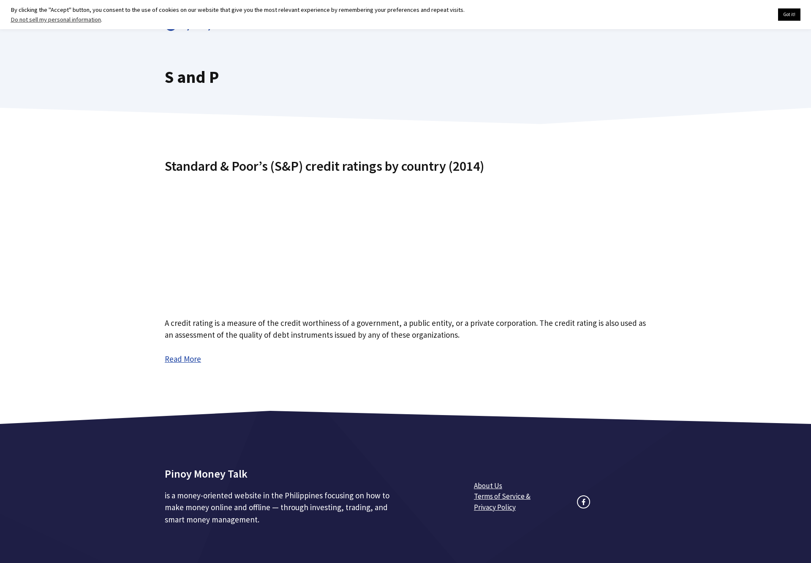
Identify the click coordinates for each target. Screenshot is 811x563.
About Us (488, 485)
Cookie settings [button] (752, 15)
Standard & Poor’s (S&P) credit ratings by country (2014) (324, 166)
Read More (183, 359)
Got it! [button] (789, 14)
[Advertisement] (405, 242)
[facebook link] (583, 501)
